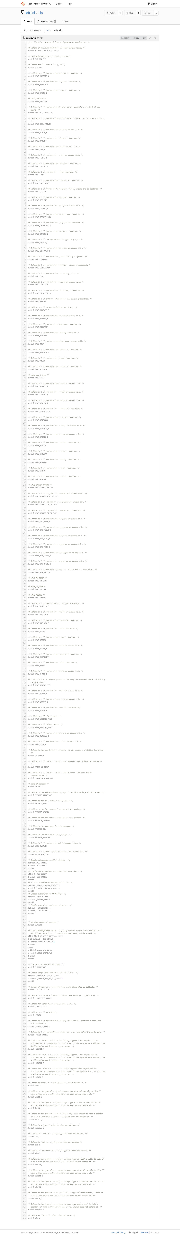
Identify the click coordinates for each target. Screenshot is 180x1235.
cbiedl (30, 12)
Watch (112, 12)
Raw (144, 37)
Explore (59, 3)
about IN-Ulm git (119, 1232)
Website (144, 1232)
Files (29, 21)
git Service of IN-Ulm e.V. (40, 3)
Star (131, 12)
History (136, 37)
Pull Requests (47, 21)
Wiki (66, 21)
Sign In (154, 3)
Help (70, 3)
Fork (149, 12)
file (41, 12)
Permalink (125, 37)
